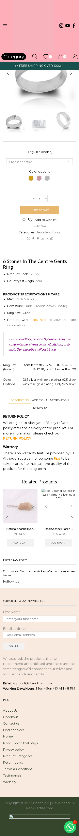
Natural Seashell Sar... (20, 529)
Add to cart (41, 210)
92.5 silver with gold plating (41, 379)
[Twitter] (28, 238)
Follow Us (11, 581)
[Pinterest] (37, 238)
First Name (11, 612)
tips (57, 458)
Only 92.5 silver (65, 384)
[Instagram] (61, 25)
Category (13, 56)
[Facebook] (74, 25)
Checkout (10, 717)
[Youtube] (67, 25)
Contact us (11, 723)
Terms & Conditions (17, 769)
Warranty (9, 782)
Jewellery (43, 232)
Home (8, 736)
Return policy (13, 762)
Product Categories (17, 756)
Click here (38, 320)
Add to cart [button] (20, 542)
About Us (10, 710)
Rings (56, 232)
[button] (8, 73)
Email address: (14, 629)
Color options (39, 171)
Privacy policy (13, 749)
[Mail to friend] (42, 238)
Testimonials (12, 775)
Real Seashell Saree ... (59, 529)
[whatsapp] (51, 238)
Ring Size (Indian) (39, 152)
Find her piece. (14, 730)
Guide (25, 313)
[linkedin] (47, 238)
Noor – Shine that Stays (20, 743)
